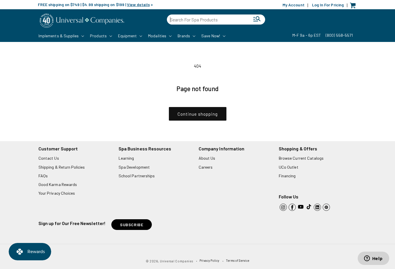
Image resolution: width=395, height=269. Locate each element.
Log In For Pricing (328, 5)
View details (138, 4)
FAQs (43, 175)
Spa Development (134, 167)
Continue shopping (198, 114)
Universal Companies (176, 261)
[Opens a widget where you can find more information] (373, 259)
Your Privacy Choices (56, 193)
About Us (207, 158)
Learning (126, 158)
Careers (206, 167)
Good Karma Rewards (57, 184)
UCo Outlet (288, 167)
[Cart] (354, 6)
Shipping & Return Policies (61, 167)
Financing (287, 175)
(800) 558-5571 (339, 35)
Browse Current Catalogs (301, 158)
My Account (293, 5)
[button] (60, 36)
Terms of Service (237, 260)
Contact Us (48, 158)
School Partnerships (137, 175)
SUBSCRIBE (131, 224)
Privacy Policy (209, 260)
